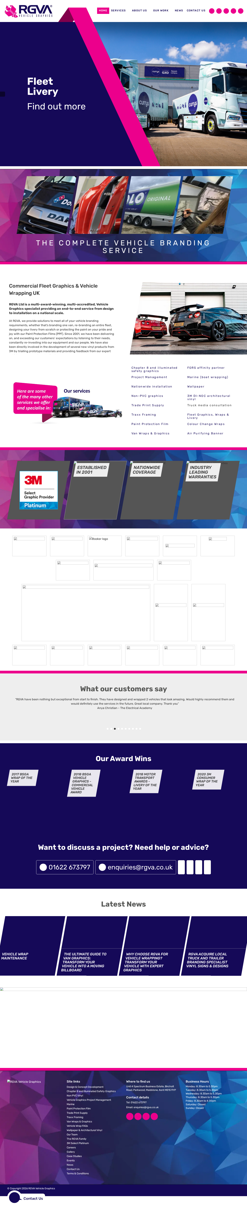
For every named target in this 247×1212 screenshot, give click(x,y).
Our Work (161, 10)
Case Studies (74, 1156)
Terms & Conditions (78, 1173)
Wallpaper (196, 386)
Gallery (71, 1151)
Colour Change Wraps (206, 424)
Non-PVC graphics (147, 396)
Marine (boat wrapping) (207, 377)
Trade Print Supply (147, 405)
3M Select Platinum (78, 1143)
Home (103, 10)
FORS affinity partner (206, 367)
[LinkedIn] (226, 11)
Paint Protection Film (150, 424)
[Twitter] (219, 11)
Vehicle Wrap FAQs (77, 1125)
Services (118, 10)
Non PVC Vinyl (75, 1095)
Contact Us (196, 10)
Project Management (149, 377)
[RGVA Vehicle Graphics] (29, 11)
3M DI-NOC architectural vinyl (209, 397)
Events (71, 1160)
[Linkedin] (146, 1116)
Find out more (56, 106)
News (179, 10)
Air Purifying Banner (205, 433)
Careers (71, 1147)
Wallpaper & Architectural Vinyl (84, 1130)
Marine (70, 1104)
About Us (139, 10)
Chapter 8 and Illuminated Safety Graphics (91, 1091)
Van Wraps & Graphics (150, 433)
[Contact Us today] (181, 867)
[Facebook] (211, 11)
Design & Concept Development (85, 1086)
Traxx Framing (143, 414)
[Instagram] (233, 11)
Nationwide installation (152, 386)
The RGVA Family (76, 1138)
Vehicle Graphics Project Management (89, 1099)
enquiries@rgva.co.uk (140, 867)
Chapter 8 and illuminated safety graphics (154, 369)
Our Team (72, 1134)
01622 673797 (69, 867)
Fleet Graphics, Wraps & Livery (208, 416)
